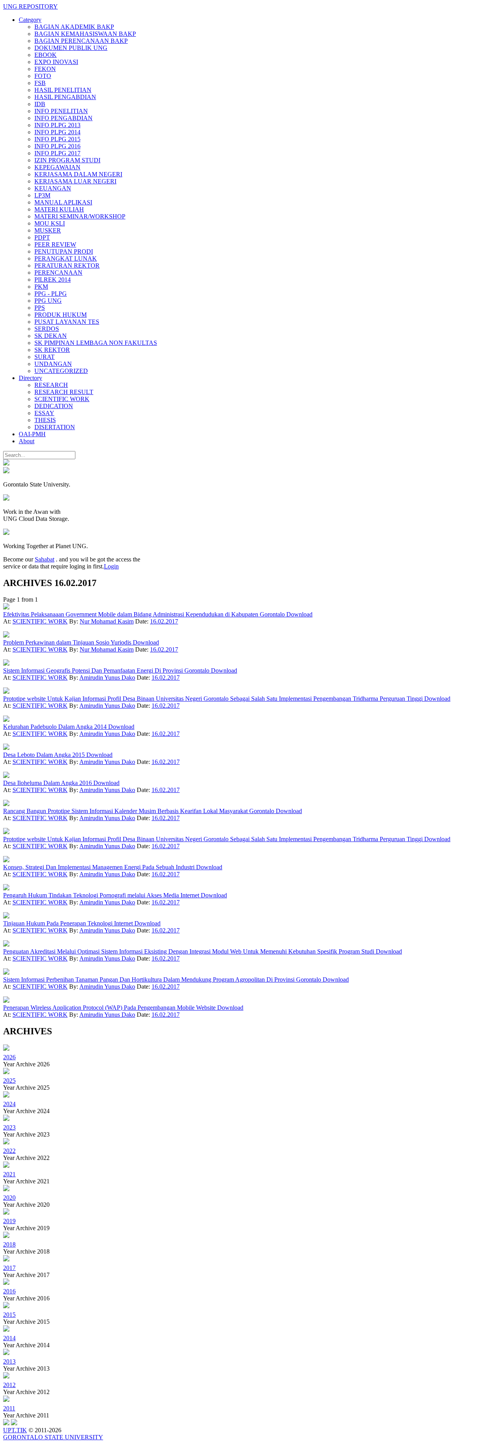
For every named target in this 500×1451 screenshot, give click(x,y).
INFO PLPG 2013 (57, 125)
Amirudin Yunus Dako (107, 677)
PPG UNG (48, 300)
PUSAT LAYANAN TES (66, 321)
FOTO (42, 76)
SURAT (44, 356)
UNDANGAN (53, 364)
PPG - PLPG (50, 293)
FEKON (45, 69)
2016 (9, 1291)
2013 (9, 1361)
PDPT (42, 237)
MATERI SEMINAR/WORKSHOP (79, 216)
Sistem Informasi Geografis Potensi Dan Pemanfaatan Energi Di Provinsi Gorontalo (107, 670)
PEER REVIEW (55, 244)
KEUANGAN (52, 188)
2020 (9, 1197)
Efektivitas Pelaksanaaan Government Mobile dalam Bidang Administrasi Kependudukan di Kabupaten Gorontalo (144, 614)
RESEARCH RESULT (63, 392)
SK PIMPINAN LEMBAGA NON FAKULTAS (95, 342)
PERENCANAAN (58, 272)
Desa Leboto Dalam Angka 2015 (44, 754)
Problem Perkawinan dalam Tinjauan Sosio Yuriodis (68, 642)
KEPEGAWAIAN (57, 167)
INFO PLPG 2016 (57, 146)
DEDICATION (53, 406)
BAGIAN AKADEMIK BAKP (74, 26)
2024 (9, 1104)
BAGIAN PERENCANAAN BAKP (81, 40)
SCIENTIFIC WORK (61, 399)
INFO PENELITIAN (61, 111)
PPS (39, 307)
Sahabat (44, 559)
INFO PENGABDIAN (63, 118)
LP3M (42, 195)
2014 (9, 1338)
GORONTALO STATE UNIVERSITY (53, 1437)
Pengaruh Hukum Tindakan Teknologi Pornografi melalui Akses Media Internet (102, 895)
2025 (9, 1080)
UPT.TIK (15, 1430)
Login (111, 566)
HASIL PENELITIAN (62, 90)
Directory (30, 378)
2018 (9, 1244)
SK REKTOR (52, 349)
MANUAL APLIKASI (63, 202)
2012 (9, 1385)
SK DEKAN (50, 335)
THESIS (45, 420)
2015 (9, 1314)
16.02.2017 (164, 621)
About (26, 441)
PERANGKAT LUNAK (65, 258)
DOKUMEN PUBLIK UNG (70, 47)
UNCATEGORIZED (61, 371)
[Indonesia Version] (6, 463)
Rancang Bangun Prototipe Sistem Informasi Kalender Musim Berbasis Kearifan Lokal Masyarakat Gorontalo (139, 811)
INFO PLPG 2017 (57, 153)
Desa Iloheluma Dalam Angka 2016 (48, 783)
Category (30, 19)
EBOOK (45, 55)
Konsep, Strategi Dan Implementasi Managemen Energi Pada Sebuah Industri (99, 867)
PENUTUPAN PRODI (63, 251)
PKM (41, 286)
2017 (9, 1268)
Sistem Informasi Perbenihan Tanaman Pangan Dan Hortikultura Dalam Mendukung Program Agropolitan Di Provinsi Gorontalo (163, 979)
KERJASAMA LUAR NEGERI (75, 181)
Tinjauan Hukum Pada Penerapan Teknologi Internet (68, 923)
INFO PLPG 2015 (57, 139)
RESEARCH (51, 385)
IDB (39, 104)
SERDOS (46, 328)
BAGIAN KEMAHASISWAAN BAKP (85, 33)
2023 (9, 1127)
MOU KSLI (49, 223)
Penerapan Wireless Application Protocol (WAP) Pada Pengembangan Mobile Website (110, 1007)
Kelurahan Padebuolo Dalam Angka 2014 (55, 726)
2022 (9, 1150)
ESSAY (44, 413)
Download (299, 614)
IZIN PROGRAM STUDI (67, 160)
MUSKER (47, 230)
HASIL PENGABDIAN (65, 97)
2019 (9, 1221)
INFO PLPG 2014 (57, 132)
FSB (40, 83)
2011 (9, 1408)
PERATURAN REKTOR (67, 265)
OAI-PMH (32, 434)
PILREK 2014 (52, 279)
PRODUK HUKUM (60, 314)
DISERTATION (54, 427)
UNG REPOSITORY (30, 6)
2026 (9, 1057)
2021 (9, 1174)
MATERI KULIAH (59, 209)
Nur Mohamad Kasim (107, 621)
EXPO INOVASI (56, 62)
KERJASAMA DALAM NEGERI (78, 174)
